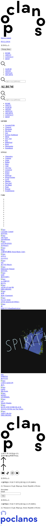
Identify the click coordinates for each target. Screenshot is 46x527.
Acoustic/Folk (10, 125)
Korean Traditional (11, 135)
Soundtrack (9, 148)
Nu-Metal (8, 185)
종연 (2, 385)
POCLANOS (5, 42)
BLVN (3, 283)
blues (7, 164)
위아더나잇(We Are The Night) (12, 409)
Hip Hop (8, 131)
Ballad (7, 162)
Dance (7, 172)
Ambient (8, 158)
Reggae (7, 189)
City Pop (8, 168)
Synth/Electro (9, 191)
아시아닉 (4, 258)
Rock (7, 144)
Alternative (9, 156)
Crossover (8, 170)
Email (3, 491)
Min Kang (4, 391)
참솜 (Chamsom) (7, 295)
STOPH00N (5, 397)
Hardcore (8, 175)
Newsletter (4, 490)
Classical (8, 127)
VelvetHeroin (5, 239)
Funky (7, 174)
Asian (7, 160)
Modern (7, 181)
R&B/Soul (8, 142)
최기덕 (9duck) (6, 264)
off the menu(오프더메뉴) (10, 302)
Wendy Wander (6, 403)
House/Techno (10, 177)
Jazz (6, 133)
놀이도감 (4, 378)
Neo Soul (8, 183)
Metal (7, 137)
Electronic (8, 129)
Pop (6, 140)
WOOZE (4, 233)
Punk (7, 187)
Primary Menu (6, 49)
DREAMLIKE (6, 289)
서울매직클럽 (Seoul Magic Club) (13, 252)
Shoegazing (9, 146)
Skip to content (6, 38)
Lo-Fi (7, 179)
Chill (6, 166)
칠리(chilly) (5, 277)
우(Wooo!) (4, 245)
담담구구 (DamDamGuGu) (10, 308)
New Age (8, 139)
